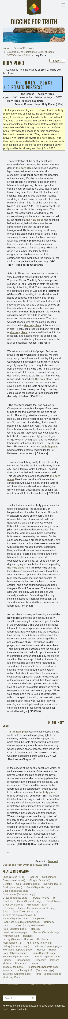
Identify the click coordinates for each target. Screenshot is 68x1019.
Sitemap (59, 1005)
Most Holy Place (11, 977)
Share (56, 60)
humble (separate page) (47, 956)
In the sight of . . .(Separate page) (35, 970)
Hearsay (35, 928)
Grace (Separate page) (15, 897)
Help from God (11, 935)
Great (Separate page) (29, 901)
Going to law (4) (53, 883)
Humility (7, 960)
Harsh (6, 925)
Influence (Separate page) (17, 973)
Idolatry (7, 963)
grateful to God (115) (44, 897)
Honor (52, 949)
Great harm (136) (37, 904)
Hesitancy (42, 939)
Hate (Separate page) (15, 928)
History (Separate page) (16, 946)
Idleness (54, 960)
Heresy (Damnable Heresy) (18, 939)
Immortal (7, 970)
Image (34, 963)
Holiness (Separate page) (47, 946)
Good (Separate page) (39, 887)
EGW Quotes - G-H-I (18, 55)
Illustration (21, 963)
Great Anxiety (54, 901)
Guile (5, 911)
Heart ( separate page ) (16, 932)
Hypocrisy (40, 960)
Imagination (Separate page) (43, 966)
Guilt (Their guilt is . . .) (25, 911)
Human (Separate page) (16, 956)
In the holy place (19, 731)
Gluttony (7, 883)
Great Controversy (13, 904)
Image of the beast (13, 966)
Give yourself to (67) (14, 880)
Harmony (49, 922)
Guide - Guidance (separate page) (37, 908)
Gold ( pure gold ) (12, 887)
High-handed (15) (12, 942)
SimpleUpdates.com (27, 1005)
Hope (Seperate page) (44, 953)
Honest (41, 949)
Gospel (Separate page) (16, 890)
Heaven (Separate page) (46, 932)
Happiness (38, 918)
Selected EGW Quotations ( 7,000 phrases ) (31, 51)
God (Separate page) (28, 883)
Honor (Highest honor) (15, 953)
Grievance (8, 908)
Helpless (28, 935)
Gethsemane (49, 877)
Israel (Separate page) (48, 973)
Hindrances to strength (39, 942)
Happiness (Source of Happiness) (21, 922)
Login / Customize (18, 1009)
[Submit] (33, 998)
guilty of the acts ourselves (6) (19, 915)
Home (6, 48)
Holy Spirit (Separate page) (18, 949)
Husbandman (23, 960)
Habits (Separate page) (15, 918)
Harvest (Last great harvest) (29, 925)
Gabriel (34, 877)
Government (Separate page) (19, 894)
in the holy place (23, 168)
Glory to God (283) (39, 880)
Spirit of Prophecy (24, 48)
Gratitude (8, 901)
